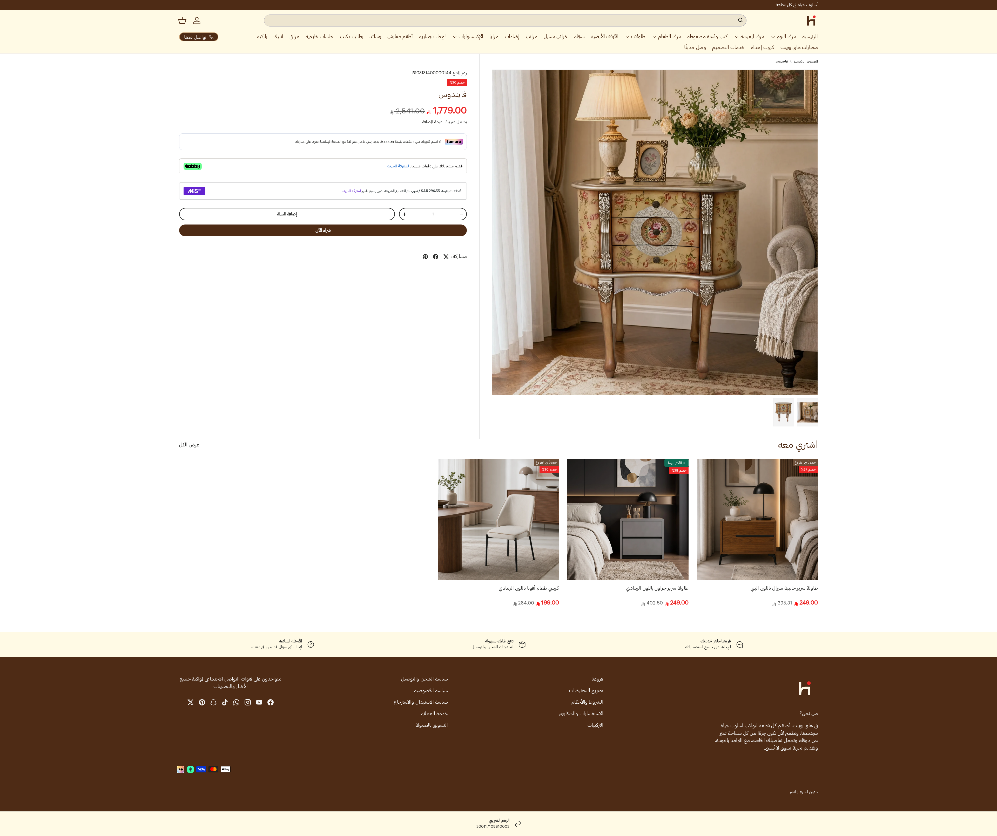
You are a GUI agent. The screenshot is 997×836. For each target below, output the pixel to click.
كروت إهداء (762, 47)
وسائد (375, 36)
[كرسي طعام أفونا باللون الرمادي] (498, 519)
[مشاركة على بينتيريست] (425, 257)
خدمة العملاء (434, 713)
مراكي (294, 36)
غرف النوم (786, 36)
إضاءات (512, 36)
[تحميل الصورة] (807, 412)
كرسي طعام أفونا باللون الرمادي (529, 588)
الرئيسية (810, 36)
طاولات (638, 36)
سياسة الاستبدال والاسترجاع (421, 701)
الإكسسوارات (471, 36)
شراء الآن (323, 230)
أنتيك (278, 36)
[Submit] (740, 20)
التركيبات (595, 725)
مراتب (531, 36)
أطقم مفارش (400, 36)
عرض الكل (189, 444)
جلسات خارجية (320, 36)
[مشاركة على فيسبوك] (435, 257)
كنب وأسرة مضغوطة (707, 36)
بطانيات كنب (351, 36)
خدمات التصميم (728, 47)
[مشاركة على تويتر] (446, 257)
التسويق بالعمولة (431, 725)
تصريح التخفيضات (586, 690)
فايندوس (781, 61)
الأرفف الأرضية (604, 36)
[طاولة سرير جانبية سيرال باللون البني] (757, 519)
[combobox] (505, 20)
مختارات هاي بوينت (799, 47)
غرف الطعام (669, 36)
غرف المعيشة (752, 36)
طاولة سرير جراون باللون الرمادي (657, 588)
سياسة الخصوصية (431, 690)
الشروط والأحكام (587, 701)
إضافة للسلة (287, 214)
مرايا (493, 36)
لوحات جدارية (432, 36)
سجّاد (579, 36)
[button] (182, 20)
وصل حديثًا (695, 47)
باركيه (262, 36)
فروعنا (597, 678)
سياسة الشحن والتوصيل (424, 678)
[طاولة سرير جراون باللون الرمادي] (627, 519)
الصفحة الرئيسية (806, 61)
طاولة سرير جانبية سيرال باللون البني (784, 588)
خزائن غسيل (556, 36)
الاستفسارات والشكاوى (581, 713)
